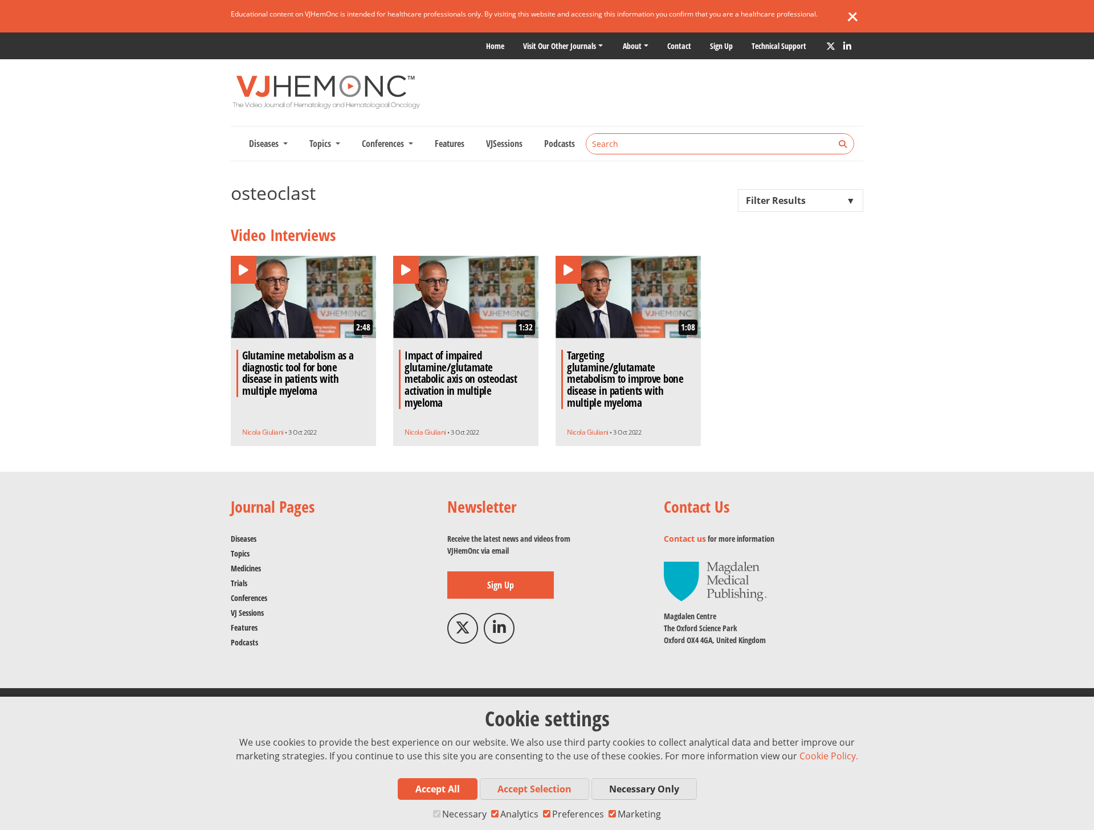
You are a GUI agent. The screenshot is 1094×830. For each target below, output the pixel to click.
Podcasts (559, 143)
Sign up (721, 45)
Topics (240, 553)
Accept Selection (534, 789)
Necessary (464, 814)
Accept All (437, 789)
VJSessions (504, 143)
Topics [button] (321, 143)
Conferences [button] (384, 143)
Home (495, 45)
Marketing (639, 814)
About (632, 45)
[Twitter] (830, 46)
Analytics (519, 814)
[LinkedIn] (847, 46)
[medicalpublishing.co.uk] (715, 580)
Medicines (246, 568)
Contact (679, 45)
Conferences (249, 597)
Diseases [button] (265, 143)
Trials (239, 583)
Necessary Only (644, 789)
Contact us (685, 538)
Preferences (578, 814)
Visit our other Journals (559, 45)
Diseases (243, 538)
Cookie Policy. (828, 756)
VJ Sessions (247, 612)
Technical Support (779, 45)
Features (449, 143)
